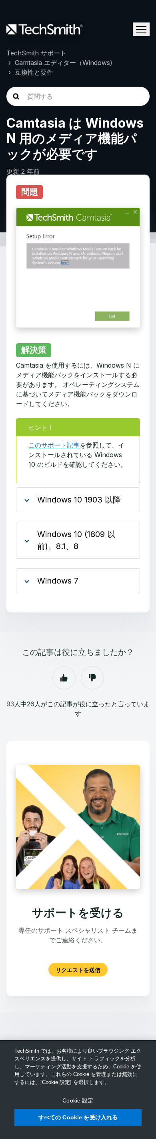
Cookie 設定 (77, 1100)
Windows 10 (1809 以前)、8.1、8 (76, 540)
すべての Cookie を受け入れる (78, 1117)
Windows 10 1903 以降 (79, 499)
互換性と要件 (34, 72)
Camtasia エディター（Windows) (63, 63)
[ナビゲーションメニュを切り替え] (141, 29)
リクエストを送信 (78, 969)
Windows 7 (57, 581)
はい (64, 678)
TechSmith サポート (36, 53)
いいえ (92, 678)
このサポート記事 (54, 445)
